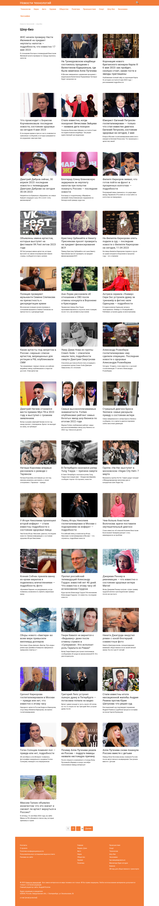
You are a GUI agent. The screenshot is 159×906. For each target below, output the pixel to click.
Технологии (26, 9)
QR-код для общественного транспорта (124, 869)
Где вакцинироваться (117, 860)
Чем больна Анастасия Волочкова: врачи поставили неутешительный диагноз (119, 523)
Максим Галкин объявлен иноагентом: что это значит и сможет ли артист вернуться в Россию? (38, 807)
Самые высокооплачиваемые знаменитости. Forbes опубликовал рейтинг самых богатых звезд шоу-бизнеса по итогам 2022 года (79, 415)
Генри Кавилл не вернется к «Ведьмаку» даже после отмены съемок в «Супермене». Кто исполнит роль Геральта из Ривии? (77, 641)
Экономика (122, 9)
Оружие (52, 9)
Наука (36, 9)
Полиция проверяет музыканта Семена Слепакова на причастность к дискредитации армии (37, 299)
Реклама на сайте (26, 857)
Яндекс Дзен (82, 848)
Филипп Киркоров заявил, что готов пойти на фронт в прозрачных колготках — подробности (120, 184)
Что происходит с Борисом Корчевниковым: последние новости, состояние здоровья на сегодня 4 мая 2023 (37, 125)
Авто (44, 9)
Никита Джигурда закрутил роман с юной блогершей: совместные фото (119, 638)
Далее (88, 828)
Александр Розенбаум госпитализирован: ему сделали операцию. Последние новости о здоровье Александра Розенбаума (121, 356)
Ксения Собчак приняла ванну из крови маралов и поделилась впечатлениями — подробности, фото (37, 581)
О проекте (23, 848)
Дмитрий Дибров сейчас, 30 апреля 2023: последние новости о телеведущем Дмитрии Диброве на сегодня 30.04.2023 (37, 185)
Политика (76, 9)
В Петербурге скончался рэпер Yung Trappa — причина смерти (79, 469)
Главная (80, 845)
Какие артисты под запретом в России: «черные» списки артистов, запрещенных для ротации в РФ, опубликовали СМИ (38, 356)
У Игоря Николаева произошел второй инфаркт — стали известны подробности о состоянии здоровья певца (38, 525)
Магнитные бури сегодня (118, 863)
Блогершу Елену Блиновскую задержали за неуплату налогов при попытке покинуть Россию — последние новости (79, 185)
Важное (112, 866)
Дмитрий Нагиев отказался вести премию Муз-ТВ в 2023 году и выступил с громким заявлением (37, 413)
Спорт (101, 9)
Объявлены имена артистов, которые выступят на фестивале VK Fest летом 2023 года (38, 243)
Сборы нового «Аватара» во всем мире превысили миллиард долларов (36, 638)
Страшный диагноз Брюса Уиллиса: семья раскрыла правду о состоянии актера (118, 411)
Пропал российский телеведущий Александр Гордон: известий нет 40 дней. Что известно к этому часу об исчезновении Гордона (78, 582)
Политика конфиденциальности (32, 851)
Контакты (23, 845)
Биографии (25, 16)
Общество (63, 9)
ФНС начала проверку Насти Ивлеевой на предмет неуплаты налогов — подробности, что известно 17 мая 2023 (37, 43)
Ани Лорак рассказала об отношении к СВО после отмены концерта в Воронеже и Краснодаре (78, 299)
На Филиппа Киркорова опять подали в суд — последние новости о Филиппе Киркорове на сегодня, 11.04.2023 (120, 243)
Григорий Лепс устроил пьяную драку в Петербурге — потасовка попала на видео (78, 697)
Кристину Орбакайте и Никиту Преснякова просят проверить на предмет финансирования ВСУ (79, 243)
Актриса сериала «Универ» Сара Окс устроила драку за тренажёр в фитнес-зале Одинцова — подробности (119, 299)
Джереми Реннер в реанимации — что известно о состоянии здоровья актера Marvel (120, 581)
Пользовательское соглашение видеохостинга (37, 854)
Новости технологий (35, 3)
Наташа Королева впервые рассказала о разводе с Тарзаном (36, 470)
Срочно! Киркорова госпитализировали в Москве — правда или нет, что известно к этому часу (37, 699)
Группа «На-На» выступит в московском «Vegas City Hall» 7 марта (121, 470)
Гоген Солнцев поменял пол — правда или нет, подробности (37, 752)
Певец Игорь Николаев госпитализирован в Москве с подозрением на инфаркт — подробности (78, 525)
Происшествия (89, 9)
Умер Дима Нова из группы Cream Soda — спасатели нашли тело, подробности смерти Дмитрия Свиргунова (78, 354)
